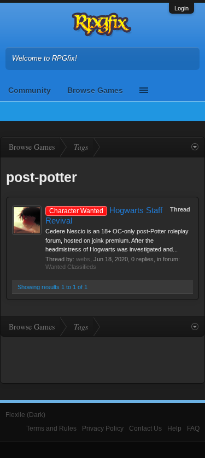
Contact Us (145, 428)
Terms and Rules (51, 428)
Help (174, 428)
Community (29, 90)
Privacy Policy (103, 428)
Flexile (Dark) (25, 415)
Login (181, 8)
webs (83, 259)
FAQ (193, 428)
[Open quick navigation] (194, 147)
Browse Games (95, 90)
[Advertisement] (103, 358)
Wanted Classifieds (70, 266)
